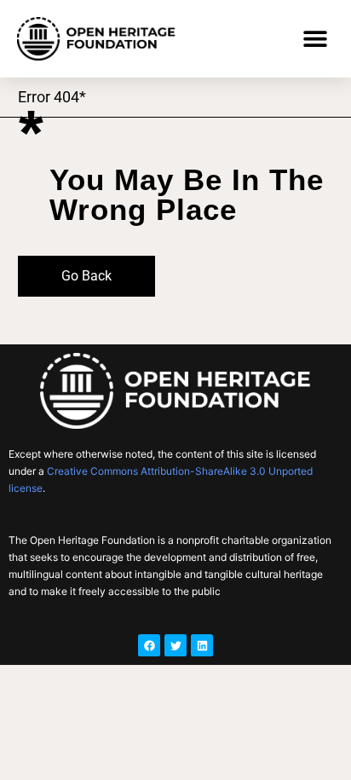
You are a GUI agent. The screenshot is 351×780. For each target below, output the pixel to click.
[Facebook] (149, 645)
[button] (315, 39)
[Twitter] (175, 645)
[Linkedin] (202, 645)
